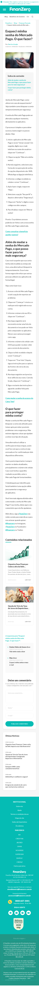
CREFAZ (19, 862)
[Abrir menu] (4, 9)
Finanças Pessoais (24, 23)
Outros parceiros (19, 866)
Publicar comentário (19, 724)
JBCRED (19, 842)
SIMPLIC (19, 858)
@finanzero (10, 523)
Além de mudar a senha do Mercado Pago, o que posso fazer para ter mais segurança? (19, 82)
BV (19, 835)
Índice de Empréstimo (19, 822)
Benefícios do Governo (17, 16)
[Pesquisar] (32, 16)
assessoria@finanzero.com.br (19, 896)
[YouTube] (28, 913)
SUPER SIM (20, 854)
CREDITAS (19, 839)
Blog (6, 16)
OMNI (19, 846)
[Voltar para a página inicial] (20, 10)
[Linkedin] (16, 913)
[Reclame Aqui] (19, 924)
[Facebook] (10, 913)
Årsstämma (20, 826)
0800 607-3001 (22, 901)
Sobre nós (19, 806)
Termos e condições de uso (19, 814)
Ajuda (20, 810)
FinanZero (8, 23)
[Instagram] (22, 913)
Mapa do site (19, 818)
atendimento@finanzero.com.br (19, 889)
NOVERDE (19, 850)
